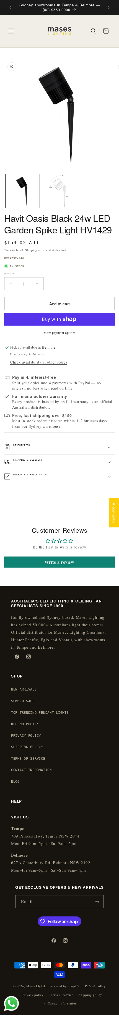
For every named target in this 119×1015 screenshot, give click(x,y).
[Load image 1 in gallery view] (23, 191)
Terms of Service (28, 759)
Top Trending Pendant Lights (40, 713)
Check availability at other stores (38, 362)
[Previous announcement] (10, 7)
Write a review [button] (59, 562)
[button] (11, 31)
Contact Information (31, 770)
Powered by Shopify (64, 986)
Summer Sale (23, 701)
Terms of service (61, 995)
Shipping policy (90, 995)
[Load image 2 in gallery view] (59, 191)
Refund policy (95, 986)
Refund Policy (25, 724)
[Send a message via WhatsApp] (11, 1003)
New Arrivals (24, 689)
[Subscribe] (97, 901)
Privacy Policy (26, 736)
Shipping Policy (27, 747)
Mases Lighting (37, 986)
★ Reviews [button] (114, 512)
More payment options (59, 332)
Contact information (62, 1003)
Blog (15, 782)
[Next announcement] (109, 7)
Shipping (31, 250)
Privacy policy (33, 995)
